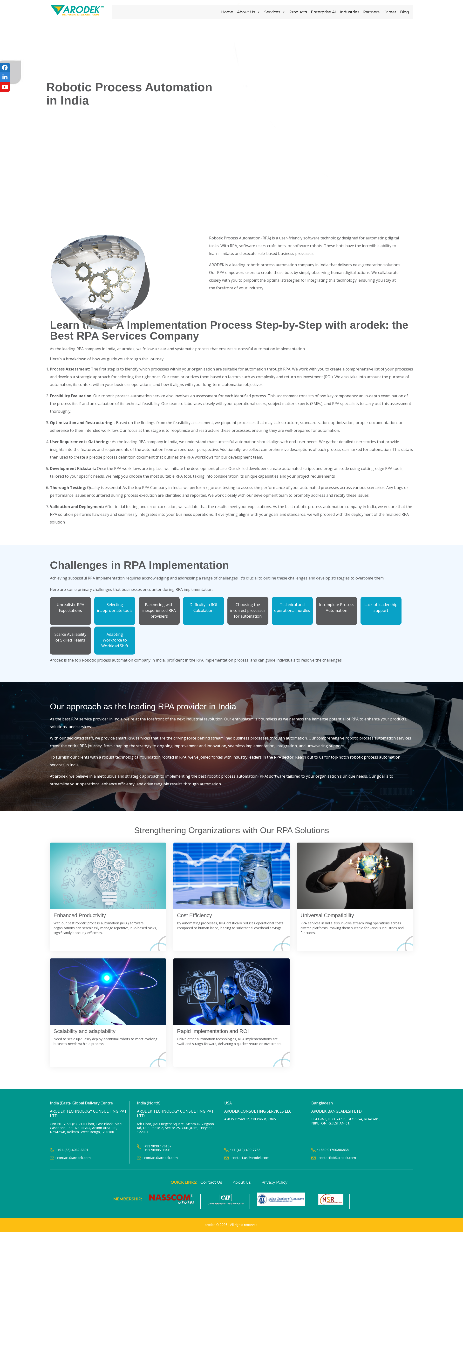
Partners (371, 12)
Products (298, 12)
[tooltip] (5, 67)
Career (389, 12)
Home (227, 12)
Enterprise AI (323, 12)
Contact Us (211, 1182)
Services (272, 12)
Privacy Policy (274, 1182)
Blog (404, 12)
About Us (246, 12)
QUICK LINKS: (184, 1182)
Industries (349, 12)
